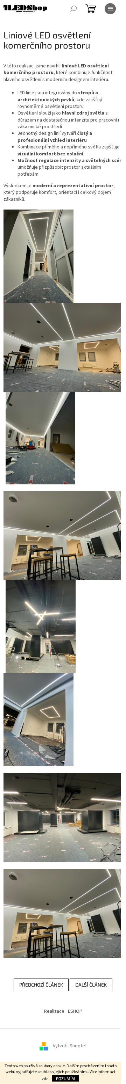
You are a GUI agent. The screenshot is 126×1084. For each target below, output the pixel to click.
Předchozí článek (41, 985)
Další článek (91, 985)
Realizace (54, 1011)
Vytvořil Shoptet (70, 1046)
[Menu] (110, 9)
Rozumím (65, 1078)
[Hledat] (73, 9)
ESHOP (75, 1011)
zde (45, 1079)
